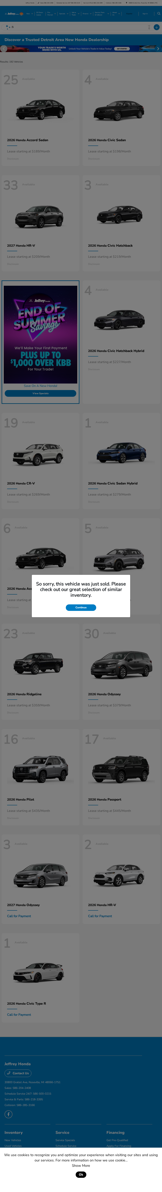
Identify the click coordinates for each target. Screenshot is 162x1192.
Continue (81, 607)
